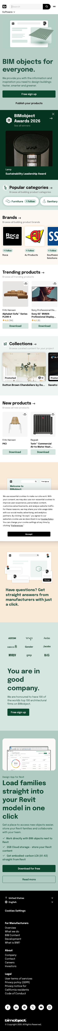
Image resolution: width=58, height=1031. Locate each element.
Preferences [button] (17, 525)
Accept (28, 534)
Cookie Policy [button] (47, 519)
